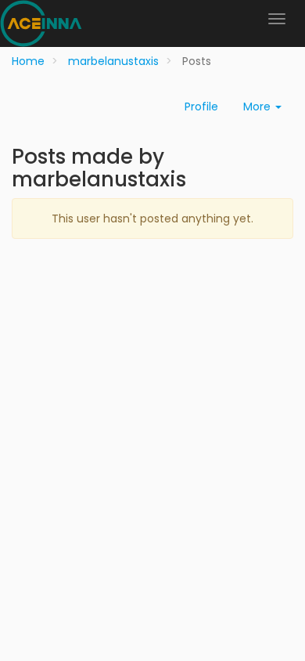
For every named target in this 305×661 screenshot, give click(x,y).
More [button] (258, 106)
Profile (201, 106)
